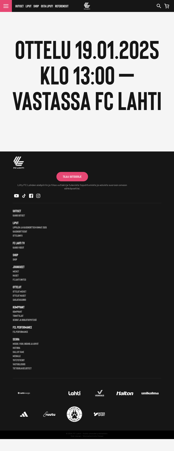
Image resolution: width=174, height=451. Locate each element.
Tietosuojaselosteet (22, 368)
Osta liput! (47, 6)
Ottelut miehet (19, 291)
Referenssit (61, 6)
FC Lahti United (19, 279)
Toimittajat (18, 315)
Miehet (16, 271)
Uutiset (19, 6)
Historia (16, 347)
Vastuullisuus (19, 364)
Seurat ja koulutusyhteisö (25, 319)
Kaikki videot (18, 247)
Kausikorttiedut (20, 231)
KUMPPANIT (17, 311)
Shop (36, 6)
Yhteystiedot (19, 360)
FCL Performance (20, 331)
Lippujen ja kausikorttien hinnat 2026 (30, 227)
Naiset (16, 275)
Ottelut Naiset (19, 295)
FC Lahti (77, 433)
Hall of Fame (18, 351)
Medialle (17, 356)
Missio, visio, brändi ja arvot (26, 343)
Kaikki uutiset (19, 215)
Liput (28, 6)
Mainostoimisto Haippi (93, 436)
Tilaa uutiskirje (72, 176)
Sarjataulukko (19, 299)
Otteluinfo (17, 235)
